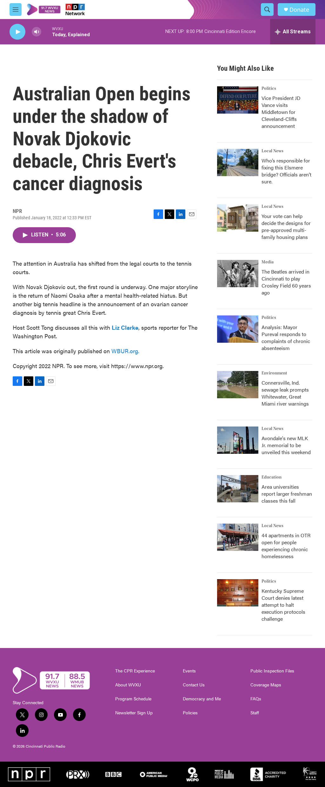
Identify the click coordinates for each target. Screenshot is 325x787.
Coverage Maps (265, 684)
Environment (274, 373)
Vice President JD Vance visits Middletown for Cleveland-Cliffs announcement (281, 111)
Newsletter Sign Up (134, 712)
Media (268, 262)
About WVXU (128, 684)
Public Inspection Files (272, 670)
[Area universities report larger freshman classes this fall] (237, 488)
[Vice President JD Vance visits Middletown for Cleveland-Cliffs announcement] (237, 100)
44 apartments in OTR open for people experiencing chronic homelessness (286, 546)
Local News (272, 151)
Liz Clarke (125, 327)
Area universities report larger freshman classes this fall (287, 493)
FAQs (255, 698)
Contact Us (194, 684)
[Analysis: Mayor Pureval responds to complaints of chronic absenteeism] (237, 329)
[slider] (47, 31)
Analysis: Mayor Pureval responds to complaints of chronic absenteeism (286, 337)
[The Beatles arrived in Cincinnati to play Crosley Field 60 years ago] (237, 273)
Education (272, 477)
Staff (254, 712)
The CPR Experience (135, 670)
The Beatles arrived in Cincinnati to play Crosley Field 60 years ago (286, 282)
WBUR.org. (125, 351)
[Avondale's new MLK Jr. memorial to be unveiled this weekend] (237, 440)
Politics (269, 88)
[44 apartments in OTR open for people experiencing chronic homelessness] (237, 537)
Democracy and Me (202, 698)
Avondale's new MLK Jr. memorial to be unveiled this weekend (286, 445)
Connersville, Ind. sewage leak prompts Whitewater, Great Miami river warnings (285, 393)
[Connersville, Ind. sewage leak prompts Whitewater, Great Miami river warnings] (237, 384)
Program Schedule (133, 698)
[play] (17, 32)
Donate (299, 9)
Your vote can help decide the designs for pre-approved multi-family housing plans (286, 226)
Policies (190, 712)
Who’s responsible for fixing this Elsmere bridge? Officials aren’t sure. (286, 171)
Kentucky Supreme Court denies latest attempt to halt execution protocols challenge (283, 604)
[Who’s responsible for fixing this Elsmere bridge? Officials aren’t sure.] (237, 162)
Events (189, 670)
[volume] (36, 32)
